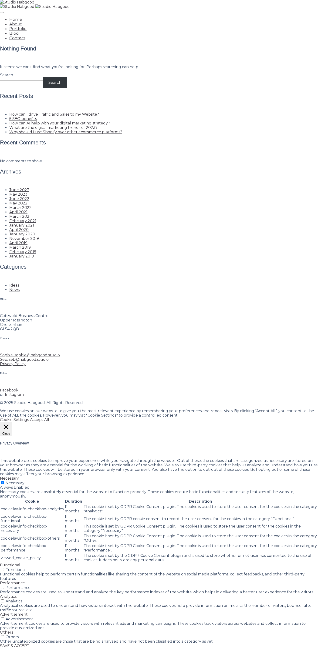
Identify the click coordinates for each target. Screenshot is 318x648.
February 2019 (22, 252)
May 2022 (18, 203)
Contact (17, 38)
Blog (14, 33)
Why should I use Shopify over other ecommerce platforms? (65, 132)
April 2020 (19, 229)
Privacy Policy (13, 364)
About (15, 24)
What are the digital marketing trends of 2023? (53, 127)
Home (15, 19)
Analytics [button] (8, 596)
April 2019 (18, 243)
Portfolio (18, 28)
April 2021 (18, 212)
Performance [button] (12, 583)
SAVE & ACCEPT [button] (14, 646)
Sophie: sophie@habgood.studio (30, 355)
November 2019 (24, 238)
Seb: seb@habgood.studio (24, 359)
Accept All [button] (39, 420)
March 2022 (20, 207)
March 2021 (20, 216)
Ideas (14, 285)
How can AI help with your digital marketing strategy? (59, 123)
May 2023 (18, 194)
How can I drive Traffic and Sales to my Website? (54, 114)
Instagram (14, 394)
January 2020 (22, 234)
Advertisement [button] (14, 614)
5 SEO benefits (23, 119)
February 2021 (22, 221)
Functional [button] (10, 565)
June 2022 (19, 199)
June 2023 (19, 190)
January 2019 (21, 256)
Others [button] (6, 632)
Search (6, 75)
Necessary (15, 483)
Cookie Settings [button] (14, 420)
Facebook (9, 390)
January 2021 (21, 225)
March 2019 (20, 247)
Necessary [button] (9, 478)
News (14, 289)
